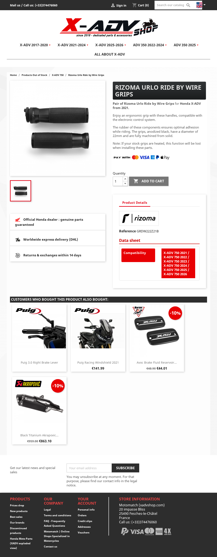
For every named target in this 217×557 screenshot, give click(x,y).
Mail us (15, 5)
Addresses (84, 527)
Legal (47, 509)
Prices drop (17, 505)
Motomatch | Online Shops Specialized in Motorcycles (57, 536)
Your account (87, 501)
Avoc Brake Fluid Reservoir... (157, 362)
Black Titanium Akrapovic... (39, 435)
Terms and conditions (57, 515)
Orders (82, 515)
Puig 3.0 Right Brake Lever (39, 362)
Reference (127, 231)
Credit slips (85, 521)
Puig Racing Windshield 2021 (98, 362)
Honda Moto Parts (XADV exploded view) (21, 543)
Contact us (50, 546)
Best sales (16, 517)
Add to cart (149, 181)
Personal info (86, 509)
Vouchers (83, 532)
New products (19, 511)
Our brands (17, 522)
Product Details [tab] (134, 202)
